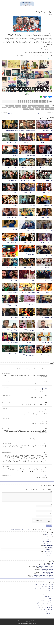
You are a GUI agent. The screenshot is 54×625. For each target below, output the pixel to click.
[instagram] (26, 622)
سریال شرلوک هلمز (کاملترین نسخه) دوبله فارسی (43, 577)
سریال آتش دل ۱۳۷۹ (47, 193)
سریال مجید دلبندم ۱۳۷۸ (46, 355)
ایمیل (51, 509)
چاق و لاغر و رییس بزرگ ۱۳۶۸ (28, 293)
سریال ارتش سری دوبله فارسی (47, 569)
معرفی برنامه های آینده (47, 554)
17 (20, 101)
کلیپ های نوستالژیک (48, 551)
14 (26, 101)
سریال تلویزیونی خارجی (47, 541)
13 (28, 101)
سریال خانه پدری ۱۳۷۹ (12, 293)
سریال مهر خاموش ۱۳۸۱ (29, 143)
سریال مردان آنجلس (36, 107)
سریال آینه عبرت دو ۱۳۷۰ (12, 193)
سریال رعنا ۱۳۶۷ (14, 205)
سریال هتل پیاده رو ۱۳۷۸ (29, 355)
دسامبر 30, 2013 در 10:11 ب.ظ (6, 388)
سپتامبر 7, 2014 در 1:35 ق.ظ (6, 428)
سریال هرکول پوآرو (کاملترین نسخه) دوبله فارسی (43, 575)
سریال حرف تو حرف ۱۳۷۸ (46, 342)
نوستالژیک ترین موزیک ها (48, 572)
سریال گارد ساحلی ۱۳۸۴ (46, 143)
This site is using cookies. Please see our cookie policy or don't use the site (27, 620)
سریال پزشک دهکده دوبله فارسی (47, 571)
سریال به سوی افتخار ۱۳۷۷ (29, 280)
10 (34, 101)
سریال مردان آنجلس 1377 (27, 107)
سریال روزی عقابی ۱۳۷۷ (29, 268)
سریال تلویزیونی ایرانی (47, 539)
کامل (46, 109)
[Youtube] (27, 622)
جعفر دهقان (12, 106)
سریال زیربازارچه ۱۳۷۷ (47, 317)
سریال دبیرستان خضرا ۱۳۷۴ (46, 280)
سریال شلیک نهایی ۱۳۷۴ (46, 218)
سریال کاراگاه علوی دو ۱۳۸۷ (46, 168)
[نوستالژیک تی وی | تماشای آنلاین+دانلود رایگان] (27, 4)
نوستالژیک (25, 109)
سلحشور (19, 107)
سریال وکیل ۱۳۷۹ (31, 155)
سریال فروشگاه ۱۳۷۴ (47, 130)
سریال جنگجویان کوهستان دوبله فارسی (45, 574)
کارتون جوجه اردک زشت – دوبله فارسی (45, 605)
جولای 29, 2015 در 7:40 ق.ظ (6, 443)
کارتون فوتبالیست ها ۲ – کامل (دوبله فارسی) (44, 566)
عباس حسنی (44, 388)
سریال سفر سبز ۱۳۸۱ (13, 342)
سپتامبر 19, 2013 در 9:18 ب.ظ (6, 367)
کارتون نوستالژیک (48, 549)
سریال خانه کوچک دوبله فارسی (47, 565)
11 (32, 101)
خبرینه (46, 476)
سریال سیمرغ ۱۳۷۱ (30, 304)
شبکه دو (15, 107)
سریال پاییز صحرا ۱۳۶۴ (29, 330)
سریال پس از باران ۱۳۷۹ (12, 305)
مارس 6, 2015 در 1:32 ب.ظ (6, 437)
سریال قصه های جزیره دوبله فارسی (46, 568)
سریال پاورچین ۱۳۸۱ (30, 254)
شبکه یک (10, 107)
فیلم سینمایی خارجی (48, 545)
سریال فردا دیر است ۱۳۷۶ (29, 243)
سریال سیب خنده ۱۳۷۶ (12, 229)
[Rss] (29, 622)
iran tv (47, 106)
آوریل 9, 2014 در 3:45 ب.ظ (6, 409)
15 (24, 101)
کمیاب (43, 109)
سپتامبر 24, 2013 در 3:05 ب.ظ (6, 373)
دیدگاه (50, 491)
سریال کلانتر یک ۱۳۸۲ (12, 330)
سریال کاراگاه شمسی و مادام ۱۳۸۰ (27, 130)
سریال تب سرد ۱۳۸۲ (30, 342)
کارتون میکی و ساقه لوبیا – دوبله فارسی (45, 609)
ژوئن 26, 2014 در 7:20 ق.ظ (6, 418)
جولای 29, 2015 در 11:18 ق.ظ (6, 467)
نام (51, 504)
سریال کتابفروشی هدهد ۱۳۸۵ (11, 130)
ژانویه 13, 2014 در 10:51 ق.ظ (6, 402)
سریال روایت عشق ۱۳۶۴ (46, 243)
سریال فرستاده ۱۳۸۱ (47, 305)
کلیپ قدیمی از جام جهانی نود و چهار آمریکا (44, 603)
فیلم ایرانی (5, 107)
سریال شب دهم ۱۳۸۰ (13, 168)
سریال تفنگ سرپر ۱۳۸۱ (47, 180)
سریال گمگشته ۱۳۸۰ (13, 180)
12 (30, 101)
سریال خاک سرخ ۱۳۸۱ (30, 230)
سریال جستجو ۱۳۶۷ (30, 205)
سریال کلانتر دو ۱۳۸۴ (47, 330)
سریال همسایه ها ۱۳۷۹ (47, 230)
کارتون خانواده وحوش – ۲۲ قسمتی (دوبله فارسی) (43, 587)
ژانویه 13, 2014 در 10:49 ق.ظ (6, 395)
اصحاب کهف (34, 106)
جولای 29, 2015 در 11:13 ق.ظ (6, 452)
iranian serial (41, 106)
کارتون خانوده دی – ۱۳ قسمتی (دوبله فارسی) (44, 589)
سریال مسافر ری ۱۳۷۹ (12, 218)
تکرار (29, 106)
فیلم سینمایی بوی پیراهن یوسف (44, 113)
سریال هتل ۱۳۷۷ (14, 155)
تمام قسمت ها (18, 106)
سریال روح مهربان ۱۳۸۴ (29, 193)
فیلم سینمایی (51, 109)
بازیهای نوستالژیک (48, 535)
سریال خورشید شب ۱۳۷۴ (46, 268)
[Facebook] (28, 622)
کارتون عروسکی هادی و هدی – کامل (46, 607)
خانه (52, 563)
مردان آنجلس (37, 109)
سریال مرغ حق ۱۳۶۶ (47, 255)
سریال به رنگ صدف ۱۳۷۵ (12, 268)
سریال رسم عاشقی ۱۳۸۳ (46, 155)
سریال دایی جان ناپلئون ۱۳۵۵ (28, 318)
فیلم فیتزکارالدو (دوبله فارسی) (47, 591)
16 (22, 101)
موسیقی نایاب (49, 556)
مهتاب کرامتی (31, 109)
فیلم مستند (49, 547)
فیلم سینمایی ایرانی (48, 543)
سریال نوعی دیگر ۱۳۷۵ (12, 143)
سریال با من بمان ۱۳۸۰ (12, 280)
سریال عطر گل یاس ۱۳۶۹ (8, 113)
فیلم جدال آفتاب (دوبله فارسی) (47, 595)
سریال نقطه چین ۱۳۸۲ (12, 243)
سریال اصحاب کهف (50, 107)
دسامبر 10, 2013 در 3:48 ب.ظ (6, 381)
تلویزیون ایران (24, 106)
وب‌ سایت (50, 513)
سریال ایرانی (43, 107)
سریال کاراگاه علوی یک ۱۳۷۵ (28, 168)
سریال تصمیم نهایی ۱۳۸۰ (46, 205)
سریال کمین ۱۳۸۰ (13, 354)
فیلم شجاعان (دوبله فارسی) (48, 593)
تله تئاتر (50, 537)
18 (18, 101)
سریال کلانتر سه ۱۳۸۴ (13, 318)
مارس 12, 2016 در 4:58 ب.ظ (6, 475)
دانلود (7, 106)
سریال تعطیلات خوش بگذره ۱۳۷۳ (44, 293)
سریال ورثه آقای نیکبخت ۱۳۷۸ (28, 180)
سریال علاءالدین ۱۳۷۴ (30, 218)
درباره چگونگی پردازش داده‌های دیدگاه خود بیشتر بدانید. (21, 529)
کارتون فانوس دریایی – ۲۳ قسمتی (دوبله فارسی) (43, 584)
